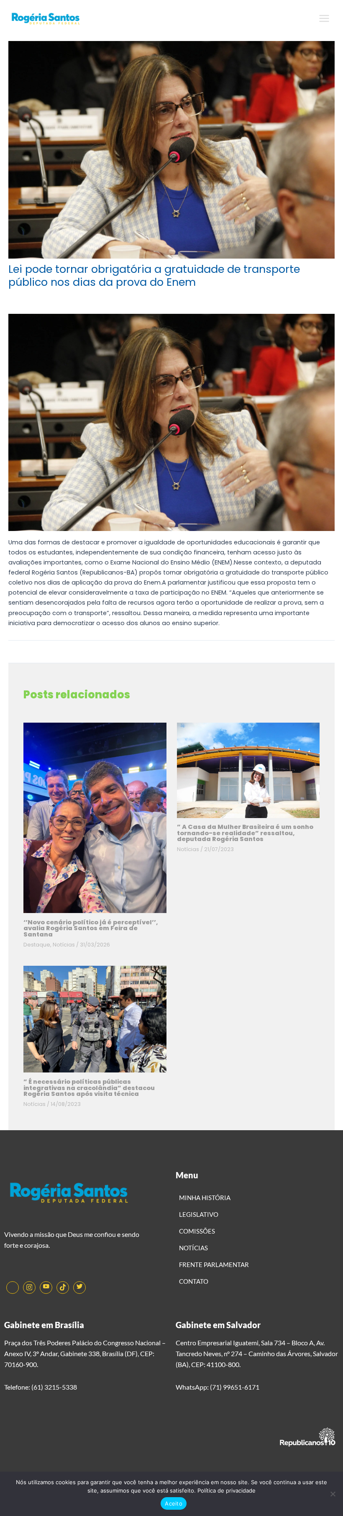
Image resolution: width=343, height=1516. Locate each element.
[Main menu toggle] (324, 18)
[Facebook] (12, 1287)
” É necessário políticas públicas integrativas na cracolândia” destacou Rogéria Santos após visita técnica (89, 1087)
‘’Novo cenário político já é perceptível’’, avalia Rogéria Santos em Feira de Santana (90, 928)
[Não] (332, 1494)
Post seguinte (309, 658)
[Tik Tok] (62, 1287)
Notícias (64, 944)
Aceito (173, 1503)
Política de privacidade (226, 1490)
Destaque (36, 944)
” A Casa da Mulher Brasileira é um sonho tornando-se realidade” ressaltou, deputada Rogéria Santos (245, 833)
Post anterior (32, 658)
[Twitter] (79, 1287)
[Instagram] (29, 1287)
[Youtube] (46, 1287)
